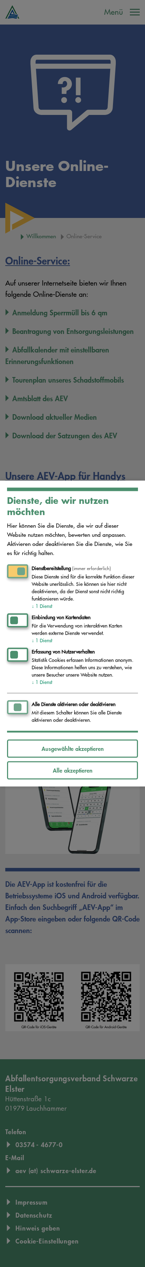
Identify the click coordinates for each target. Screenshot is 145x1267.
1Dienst (42, 606)
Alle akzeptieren (73, 770)
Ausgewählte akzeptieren (73, 748)
